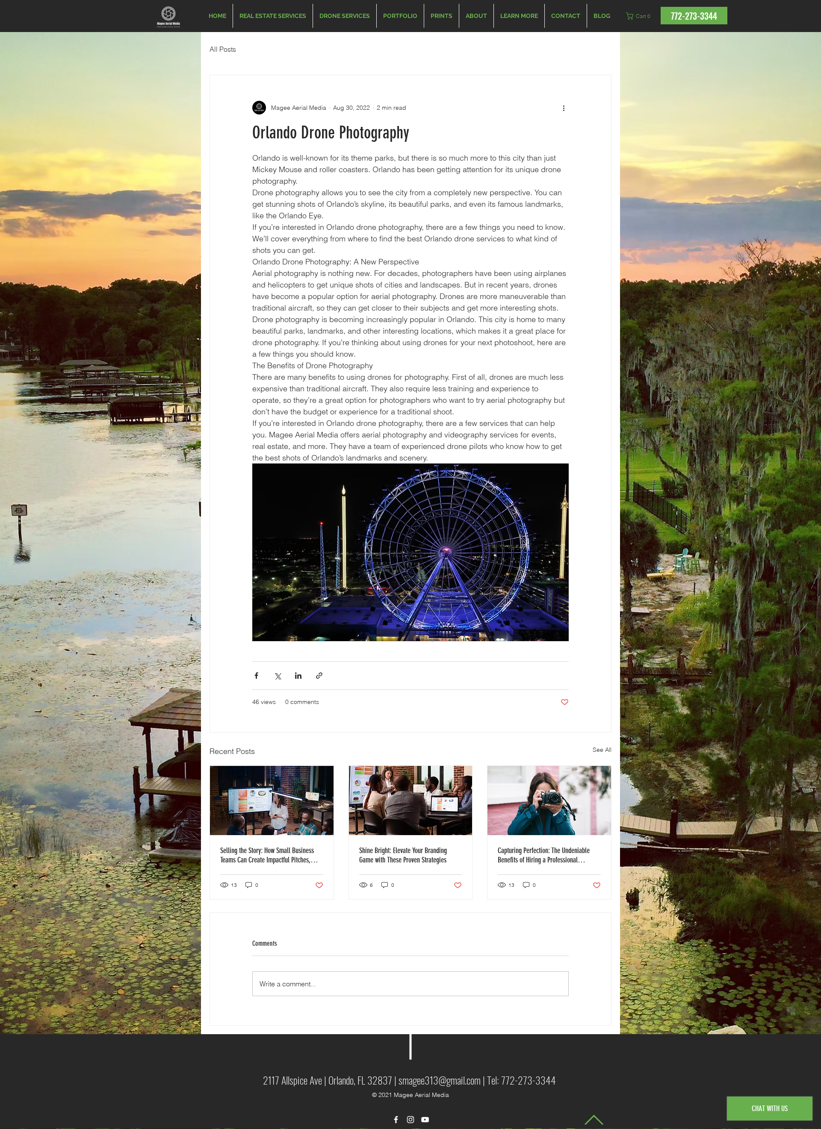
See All (602, 750)
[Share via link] (319, 676)
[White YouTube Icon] (425, 1119)
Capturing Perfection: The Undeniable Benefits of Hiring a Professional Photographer (544, 855)
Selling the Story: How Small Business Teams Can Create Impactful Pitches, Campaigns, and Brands (267, 855)
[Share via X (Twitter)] (277, 676)
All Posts (223, 49)
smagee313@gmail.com (440, 1080)
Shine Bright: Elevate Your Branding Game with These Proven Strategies (403, 855)
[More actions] (563, 108)
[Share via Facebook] (256, 676)
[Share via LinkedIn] (298, 676)
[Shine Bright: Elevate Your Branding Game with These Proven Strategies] (411, 800)
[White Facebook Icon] (396, 1119)
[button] (519, 16)
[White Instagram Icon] (410, 1119)
